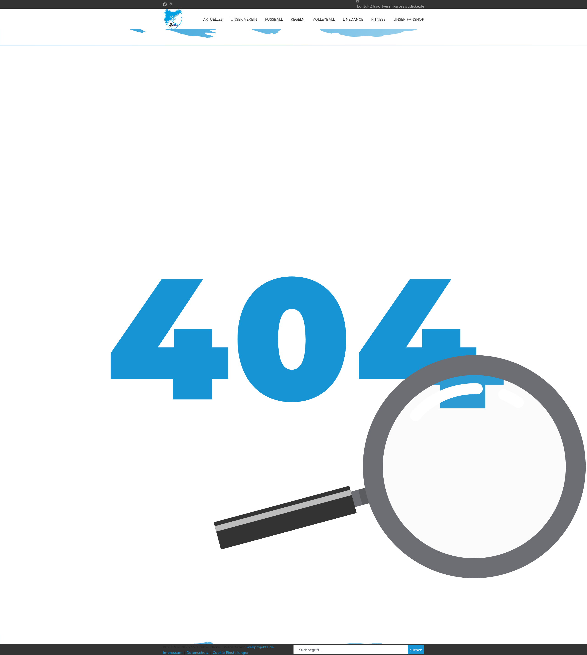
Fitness (378, 19)
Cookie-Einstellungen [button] (231, 652)
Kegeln (298, 19)
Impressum (173, 652)
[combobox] (351, 649)
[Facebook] (165, 4)
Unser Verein (244, 19)
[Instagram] (171, 4)
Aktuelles (213, 19)
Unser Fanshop (408, 19)
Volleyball (324, 19)
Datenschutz (197, 652)
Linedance (353, 19)
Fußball (274, 19)
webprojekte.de (260, 646)
